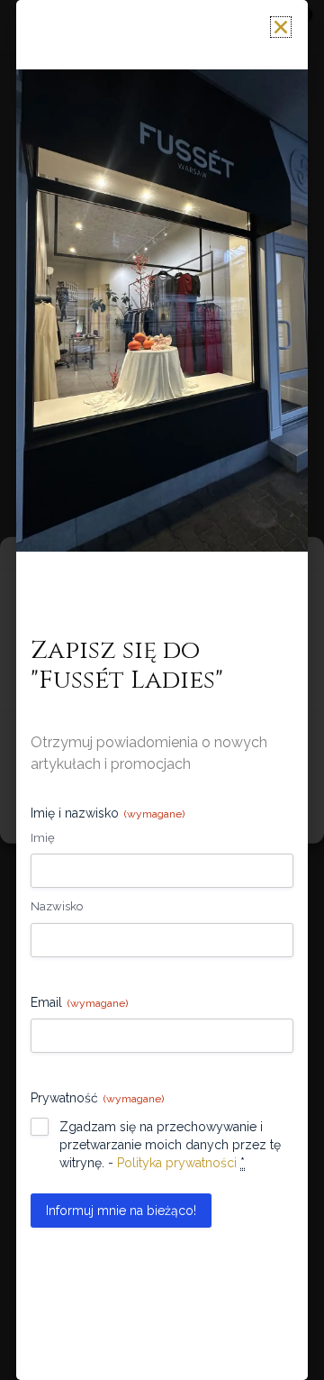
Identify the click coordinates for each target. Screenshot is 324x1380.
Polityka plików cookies (102, 818)
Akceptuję (162, 736)
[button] (297, 559)
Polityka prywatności (218, 818)
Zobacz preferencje (162, 786)
